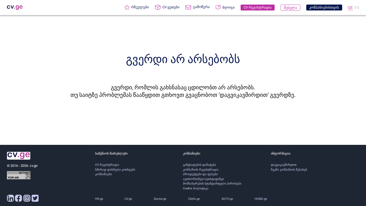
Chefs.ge (194, 199)
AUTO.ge (227, 199)
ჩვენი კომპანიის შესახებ (289, 169)
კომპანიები (103, 174)
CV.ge (128, 199)
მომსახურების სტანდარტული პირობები (212, 183)
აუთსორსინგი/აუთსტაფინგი (203, 179)
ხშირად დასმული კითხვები (115, 169)
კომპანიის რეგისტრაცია (201, 169)
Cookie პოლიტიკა (195, 188)
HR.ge (99, 199)
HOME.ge (261, 199)
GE (350, 8)
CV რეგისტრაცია (107, 165)
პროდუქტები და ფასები (200, 174)
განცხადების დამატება (199, 165)
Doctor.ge (160, 199)
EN (356, 8)
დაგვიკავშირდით (284, 165)
